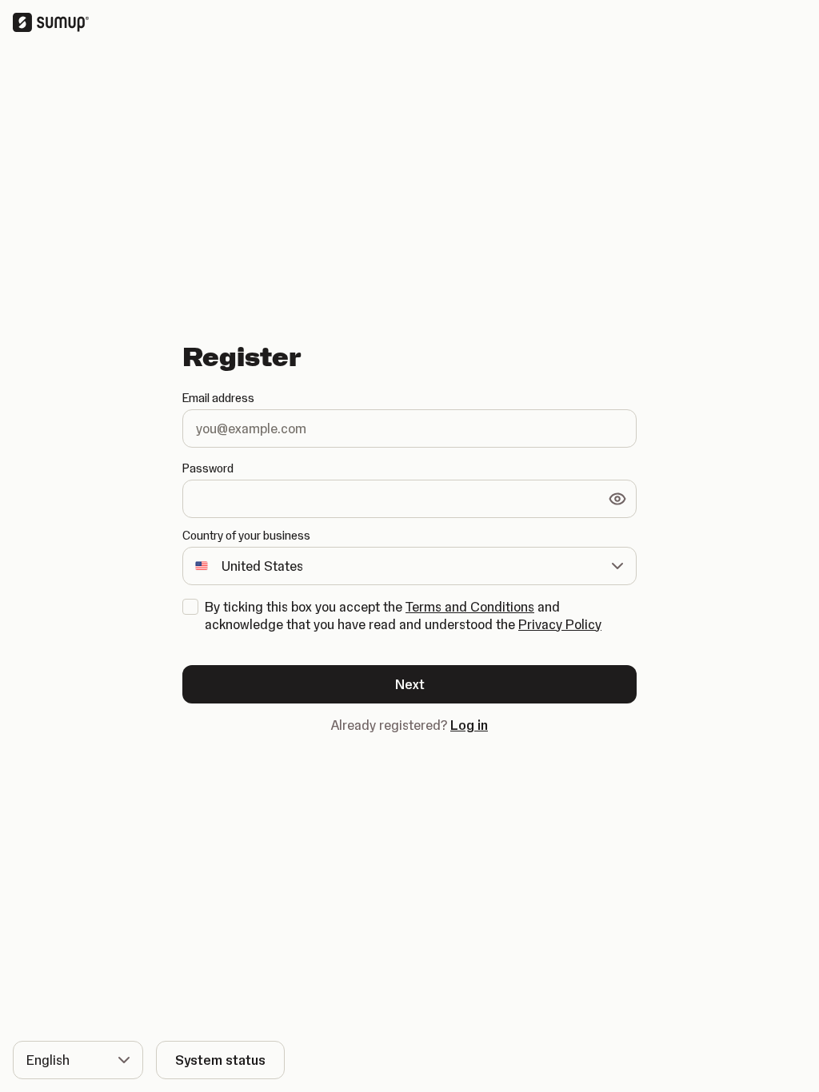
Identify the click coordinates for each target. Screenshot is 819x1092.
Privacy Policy (559, 624)
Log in (469, 725)
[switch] (617, 499)
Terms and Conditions (470, 607)
